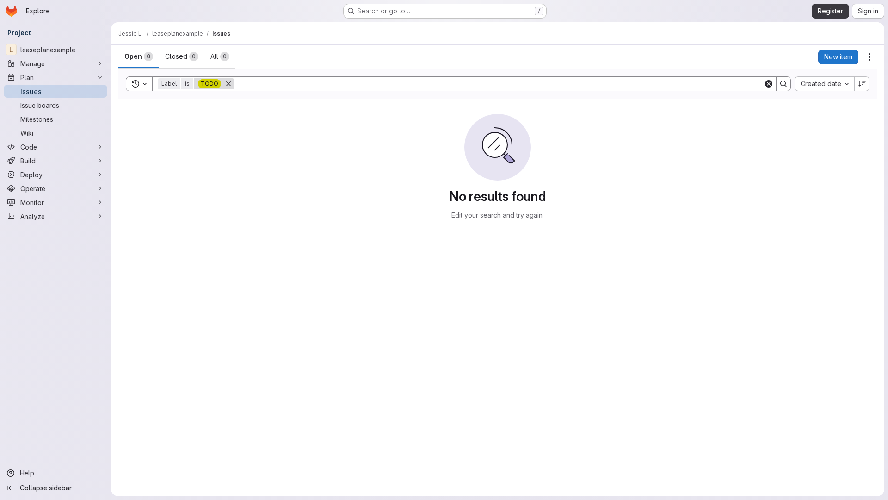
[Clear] (768, 83)
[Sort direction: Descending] (862, 83)
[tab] (138, 56)
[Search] (783, 83)
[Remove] (228, 83)
